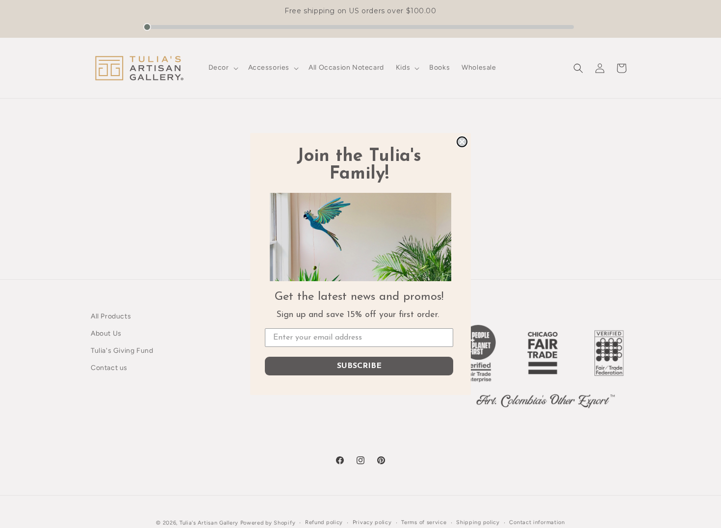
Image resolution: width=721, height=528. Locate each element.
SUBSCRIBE (359, 366)
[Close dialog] (462, 142)
